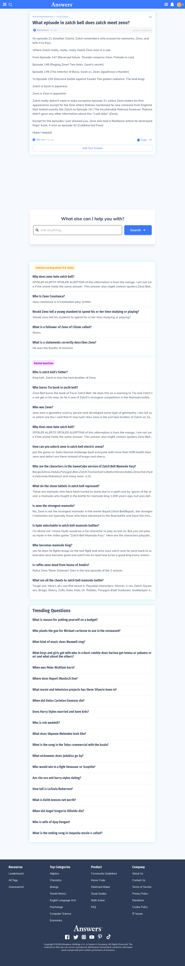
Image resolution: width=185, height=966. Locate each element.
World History (58, 893)
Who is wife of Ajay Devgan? (51, 822)
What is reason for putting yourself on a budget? (65, 620)
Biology (54, 887)
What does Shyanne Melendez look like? (59, 734)
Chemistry (56, 880)
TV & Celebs (62, 16)
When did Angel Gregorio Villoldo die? (58, 811)
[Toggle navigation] (5, 4)
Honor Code (98, 880)
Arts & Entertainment (43, 16)
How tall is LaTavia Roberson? (53, 789)
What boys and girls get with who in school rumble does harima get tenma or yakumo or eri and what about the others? (92, 654)
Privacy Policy (140, 893)
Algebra (54, 873)
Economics (56, 920)
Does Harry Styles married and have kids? (61, 712)
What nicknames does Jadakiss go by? (58, 756)
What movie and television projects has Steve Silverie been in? (75, 690)
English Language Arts (63, 900)
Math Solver (98, 900)
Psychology (56, 907)
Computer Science (60, 913)
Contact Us (138, 880)
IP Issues (137, 913)
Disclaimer (138, 900)
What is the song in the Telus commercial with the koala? (71, 745)
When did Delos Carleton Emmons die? (59, 701)
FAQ (93, 907)
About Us (137, 873)
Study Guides (98, 893)
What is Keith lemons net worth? (54, 800)
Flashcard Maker (100, 887)
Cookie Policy (140, 907)
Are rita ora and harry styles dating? (57, 778)
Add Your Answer (92, 148)
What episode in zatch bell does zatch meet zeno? (81, 23)
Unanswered (16, 887)
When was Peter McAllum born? (54, 668)
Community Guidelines (104, 873)
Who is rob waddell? (46, 723)
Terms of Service (142, 887)
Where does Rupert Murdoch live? (55, 679)
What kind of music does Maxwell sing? (59, 642)
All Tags (13, 880)
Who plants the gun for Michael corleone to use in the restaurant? (77, 631)
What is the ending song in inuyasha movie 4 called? (67, 833)
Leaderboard (16, 873)
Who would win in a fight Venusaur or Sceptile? (64, 767)
